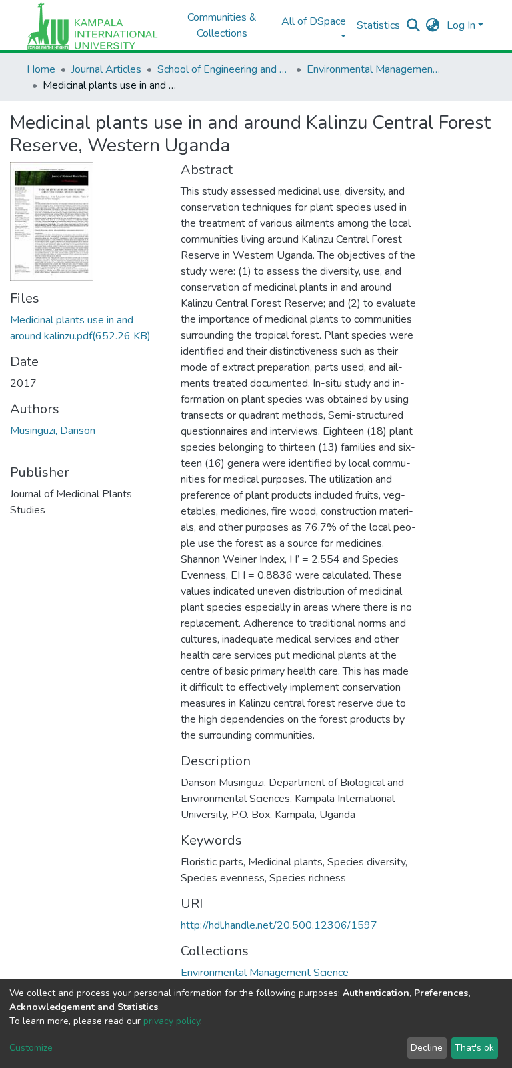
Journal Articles (106, 69)
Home (41, 69)
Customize (31, 1047)
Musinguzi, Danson (52, 430)
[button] (433, 25)
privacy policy (171, 1021)
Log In (461, 25)
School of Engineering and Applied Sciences (224, 69)
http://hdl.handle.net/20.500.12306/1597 (279, 925)
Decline (427, 1047)
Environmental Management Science (373, 69)
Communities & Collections (222, 25)
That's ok (474, 1047)
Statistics (378, 25)
